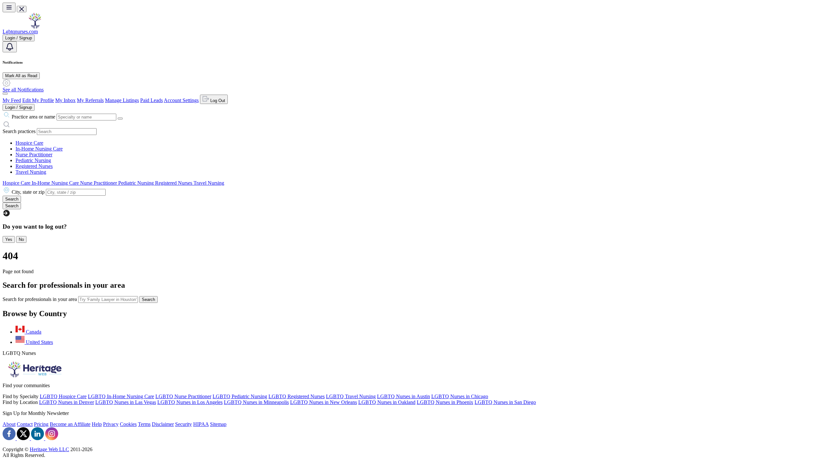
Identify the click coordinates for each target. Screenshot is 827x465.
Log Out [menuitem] (217, 100)
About (9, 424)
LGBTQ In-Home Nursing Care (121, 396)
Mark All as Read (21, 75)
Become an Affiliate (70, 424)
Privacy (111, 424)
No (21, 239)
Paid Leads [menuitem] (151, 100)
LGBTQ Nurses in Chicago (459, 396)
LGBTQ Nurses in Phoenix (445, 402)
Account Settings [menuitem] (181, 100)
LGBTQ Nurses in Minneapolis (256, 402)
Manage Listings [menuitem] (122, 100)
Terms (144, 424)
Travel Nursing (31, 172)
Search (148, 299)
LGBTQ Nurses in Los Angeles (190, 402)
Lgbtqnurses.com (20, 31)
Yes (8, 239)
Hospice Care (29, 143)
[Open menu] (9, 7)
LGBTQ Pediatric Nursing (240, 396)
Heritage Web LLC (49, 449)
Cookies (128, 424)
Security (183, 424)
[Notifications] (10, 46)
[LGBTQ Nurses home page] (35, 27)
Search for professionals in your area (40, 299)
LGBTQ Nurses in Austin (403, 396)
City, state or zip (28, 192)
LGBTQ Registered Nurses (296, 396)
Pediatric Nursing (33, 160)
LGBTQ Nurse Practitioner (183, 396)
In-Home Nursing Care (39, 148)
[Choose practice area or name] (120, 118)
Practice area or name (33, 116)
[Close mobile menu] (21, 9)
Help (97, 424)
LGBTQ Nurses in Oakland (386, 402)
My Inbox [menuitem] (65, 100)
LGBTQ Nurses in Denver (66, 402)
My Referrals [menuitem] (90, 100)
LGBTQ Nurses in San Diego (505, 402)
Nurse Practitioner (34, 154)
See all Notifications (23, 89)
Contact (25, 424)
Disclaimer (163, 424)
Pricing (41, 424)
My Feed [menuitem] (12, 100)
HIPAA (201, 424)
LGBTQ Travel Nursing (351, 396)
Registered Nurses (34, 166)
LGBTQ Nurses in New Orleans (323, 402)
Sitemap (218, 424)
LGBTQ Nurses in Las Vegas (125, 402)
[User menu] (5, 94)
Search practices (19, 131)
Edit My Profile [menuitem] (38, 100)
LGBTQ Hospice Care (63, 396)
